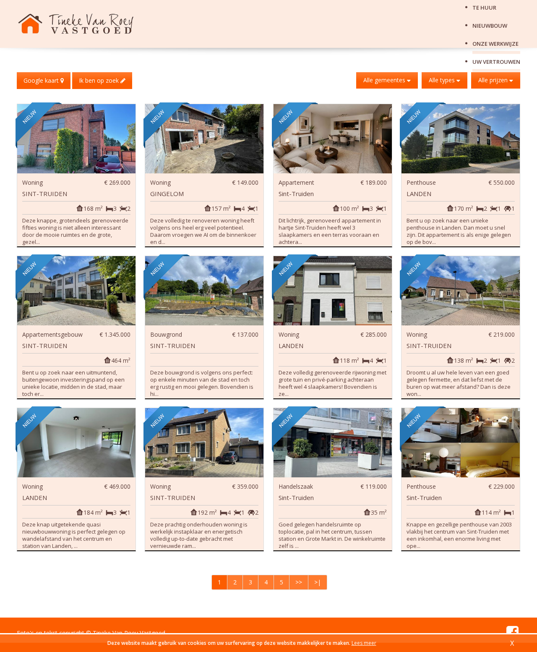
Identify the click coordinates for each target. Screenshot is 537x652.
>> (298, 582)
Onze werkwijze (495, 43)
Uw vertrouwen (496, 61)
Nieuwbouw (489, 25)
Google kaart (41, 80)
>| (317, 582)
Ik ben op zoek (99, 80)
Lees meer (364, 643)
